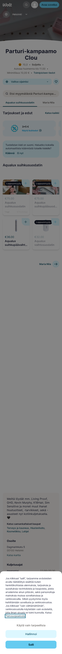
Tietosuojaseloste (15, 616)
